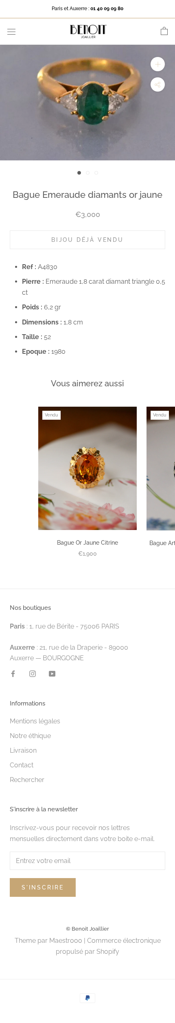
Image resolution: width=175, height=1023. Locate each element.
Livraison (23, 750)
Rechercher (27, 780)
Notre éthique (30, 736)
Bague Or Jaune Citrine (87, 542)
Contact (21, 765)
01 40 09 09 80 (106, 8)
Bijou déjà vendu (87, 240)
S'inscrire (43, 887)
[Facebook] (13, 673)
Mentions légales (35, 721)
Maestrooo (65, 940)
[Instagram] (32, 673)
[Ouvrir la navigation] (11, 31)
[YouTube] (52, 673)
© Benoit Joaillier (87, 929)
